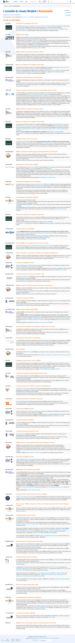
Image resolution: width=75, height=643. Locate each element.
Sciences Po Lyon (20, 434)
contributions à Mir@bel (37, 40)
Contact (2, 640)
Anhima (62, 568)
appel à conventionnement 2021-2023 (26, 496)
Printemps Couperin (48, 143)
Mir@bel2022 (46, 237)
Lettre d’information (7, 640)
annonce (47, 459)
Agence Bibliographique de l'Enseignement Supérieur (29, 265)
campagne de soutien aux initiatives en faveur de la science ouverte (33, 26)
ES (48, 2)
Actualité (11, 6)
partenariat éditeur (40, 576)
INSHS (23, 525)
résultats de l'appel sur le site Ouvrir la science (33, 319)
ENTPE (49, 168)
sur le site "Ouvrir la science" (33, 490)
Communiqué (52, 617)
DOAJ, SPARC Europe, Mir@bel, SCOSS (49, 369)
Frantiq (31, 168)
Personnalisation (35, 640)
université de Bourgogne (22, 401)
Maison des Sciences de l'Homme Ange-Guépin (27, 523)
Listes (26, 1)
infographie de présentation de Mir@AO (36, 239)
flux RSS (35, 17)
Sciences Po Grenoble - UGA (23, 276)
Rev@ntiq (22, 168)
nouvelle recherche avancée (25, 204)
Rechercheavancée (45, 1)
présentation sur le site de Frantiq (47, 177)
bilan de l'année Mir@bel (63, 528)
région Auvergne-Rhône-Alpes (28, 545)
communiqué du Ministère (28, 487)
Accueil (6, 6)
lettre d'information (43, 17)
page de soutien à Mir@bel (39, 47)
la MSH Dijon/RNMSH (51, 638)
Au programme (19, 519)
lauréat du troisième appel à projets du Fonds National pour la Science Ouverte (34, 233)
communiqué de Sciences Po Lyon (56, 487)
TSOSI (31, 37)
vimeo (28, 17)
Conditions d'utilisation (18, 640)
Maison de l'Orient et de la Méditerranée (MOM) (29, 388)
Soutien (21, 1)
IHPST (54, 567)
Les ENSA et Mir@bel (53, 531)
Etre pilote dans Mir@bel (38, 532)
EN (48, 0)
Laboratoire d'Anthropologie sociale (24, 568)
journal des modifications (40, 607)
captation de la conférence (24, 141)
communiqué (22, 511)
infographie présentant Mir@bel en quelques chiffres (52, 573)
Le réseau (15, 1)
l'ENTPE (58, 638)
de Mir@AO (68, 15)
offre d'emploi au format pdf (33, 452)
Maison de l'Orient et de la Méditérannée (40, 184)
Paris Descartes (44, 568)
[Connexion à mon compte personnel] (70, 1)
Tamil (50, 167)
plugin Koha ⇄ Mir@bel (33, 167)
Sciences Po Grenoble (44, 638)
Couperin (31, 217)
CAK (50, 567)
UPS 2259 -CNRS (21, 570)
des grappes (68, 12)
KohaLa (43, 168)
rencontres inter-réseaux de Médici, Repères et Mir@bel (40, 94)
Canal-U (24, 17)
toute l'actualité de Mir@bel (14, 15)
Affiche (37, 561)
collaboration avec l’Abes (61, 269)
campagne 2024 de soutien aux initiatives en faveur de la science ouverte (35, 245)
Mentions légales (13, 640)
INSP (18, 376)
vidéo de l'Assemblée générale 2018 (49, 535)
